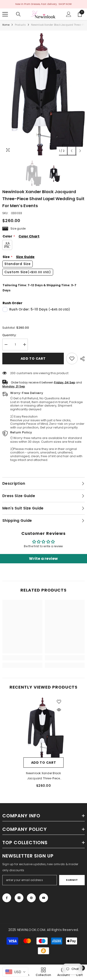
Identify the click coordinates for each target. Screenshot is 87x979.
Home (6, 25)
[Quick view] (58, 709)
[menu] (5, 14)
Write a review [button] (43, 558)
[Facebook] (6, 897)
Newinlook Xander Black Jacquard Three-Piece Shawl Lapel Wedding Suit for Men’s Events (43, 776)
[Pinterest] (31, 897)
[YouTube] (43, 897)
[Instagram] (19, 897)
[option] (43, 94)
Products (20, 25)
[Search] (18, 14)
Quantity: (9, 335)
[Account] (68, 14)
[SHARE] (81, 358)
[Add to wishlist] (58, 701)
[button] (72, 151)
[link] (72, 358)
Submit (72, 880)
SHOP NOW (65, 4)
